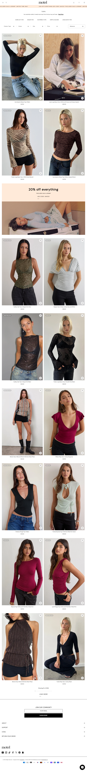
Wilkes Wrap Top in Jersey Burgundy (64, 456)
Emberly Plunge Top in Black (22, 531)
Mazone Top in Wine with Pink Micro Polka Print (22, 606)
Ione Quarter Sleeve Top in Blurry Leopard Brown (64, 177)
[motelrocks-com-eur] (43, 2)
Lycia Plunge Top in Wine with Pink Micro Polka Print (64, 606)
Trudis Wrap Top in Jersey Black (64, 681)
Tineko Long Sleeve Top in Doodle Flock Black (64, 382)
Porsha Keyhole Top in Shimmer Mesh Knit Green (64, 531)
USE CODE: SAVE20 (43, 196)
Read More (60, 14)
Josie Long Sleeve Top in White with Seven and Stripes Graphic (64, 102)
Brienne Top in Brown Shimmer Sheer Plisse (22, 681)
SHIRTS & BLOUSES (54, 20)
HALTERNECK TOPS (41, 20)
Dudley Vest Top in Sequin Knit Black (22, 382)
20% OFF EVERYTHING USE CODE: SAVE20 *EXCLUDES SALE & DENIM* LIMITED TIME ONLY (46, 6)
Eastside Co (22, 759)
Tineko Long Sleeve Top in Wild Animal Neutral (22, 177)
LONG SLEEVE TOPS (67, 20)
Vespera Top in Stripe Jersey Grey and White (64, 307)
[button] (40, 35)
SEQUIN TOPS (30, 20)
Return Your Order (9, 736)
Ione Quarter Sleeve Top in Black (22, 102)
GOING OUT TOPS (19, 20)
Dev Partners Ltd (45, 759)
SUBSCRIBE (43, 715)
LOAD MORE (43, 694)
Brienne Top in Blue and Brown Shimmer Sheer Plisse (22, 456)
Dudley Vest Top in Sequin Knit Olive (22, 307)
